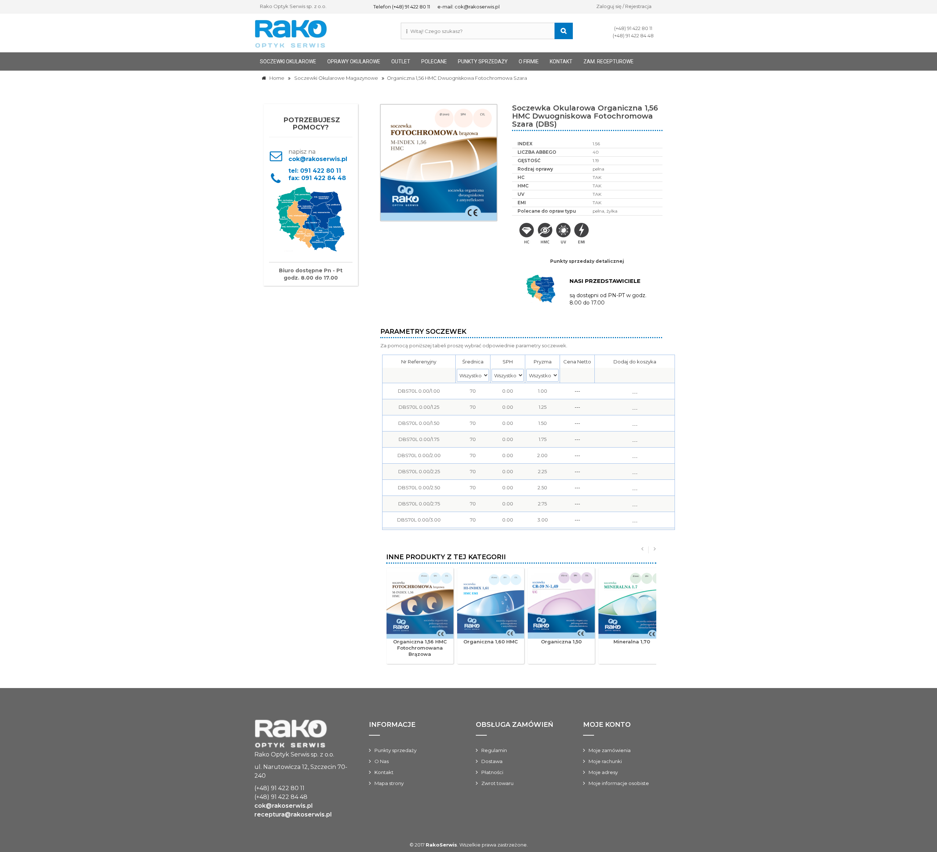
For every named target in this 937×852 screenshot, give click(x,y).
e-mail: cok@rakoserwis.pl (468, 7)
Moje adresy (603, 772)
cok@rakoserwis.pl (297, 159)
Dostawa (492, 761)
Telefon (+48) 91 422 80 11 (401, 7)
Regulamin (494, 750)
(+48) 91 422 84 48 (633, 35)
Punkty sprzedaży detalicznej (587, 261)
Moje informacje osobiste (619, 783)
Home (275, 78)
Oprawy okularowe (353, 61)
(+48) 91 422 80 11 (633, 28)
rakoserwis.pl (301, 734)
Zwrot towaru (497, 783)
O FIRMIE (529, 61)
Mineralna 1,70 (631, 641)
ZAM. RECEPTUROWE (608, 61)
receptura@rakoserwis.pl (293, 814)
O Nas (381, 761)
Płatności (492, 772)
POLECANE (434, 61)
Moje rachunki (605, 761)
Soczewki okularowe (288, 61)
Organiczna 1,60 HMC (490, 641)
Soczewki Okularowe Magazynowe (336, 78)
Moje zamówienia (610, 750)
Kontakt (383, 772)
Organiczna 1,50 (561, 641)
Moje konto (607, 725)
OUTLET (400, 61)
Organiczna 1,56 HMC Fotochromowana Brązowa (420, 648)
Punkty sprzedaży (483, 61)
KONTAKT (561, 61)
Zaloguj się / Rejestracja (624, 6)
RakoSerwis (441, 845)
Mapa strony (389, 783)
